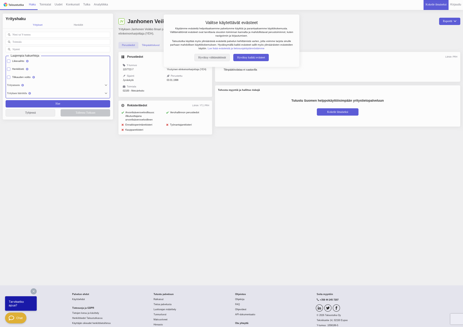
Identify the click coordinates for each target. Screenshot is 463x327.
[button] (34, 291)
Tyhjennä (30, 112)
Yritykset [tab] (38, 24)
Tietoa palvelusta (162, 304)
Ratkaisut (158, 299)
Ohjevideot (240, 309)
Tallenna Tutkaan (85, 112)
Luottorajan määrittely (165, 309)
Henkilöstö (18, 68)
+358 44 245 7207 (329, 300)
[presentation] (128, 45)
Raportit (447, 21)
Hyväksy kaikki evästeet (251, 57)
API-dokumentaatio (245, 314)
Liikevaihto (18, 61)
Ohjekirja (239, 299)
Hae (58, 103)
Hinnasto (158, 324)
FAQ (237, 304)
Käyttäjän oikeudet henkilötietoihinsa (91, 323)
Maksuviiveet (160, 319)
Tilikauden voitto (21, 77)
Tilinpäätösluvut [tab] (151, 45)
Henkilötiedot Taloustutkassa (87, 318)
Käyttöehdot (78, 299)
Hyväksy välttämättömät (212, 57)
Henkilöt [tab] (78, 24)
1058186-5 (332, 325)
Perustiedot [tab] (128, 45)
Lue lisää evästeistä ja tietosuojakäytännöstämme (236, 48)
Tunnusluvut (160, 314)
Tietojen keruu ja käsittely (85, 313)
